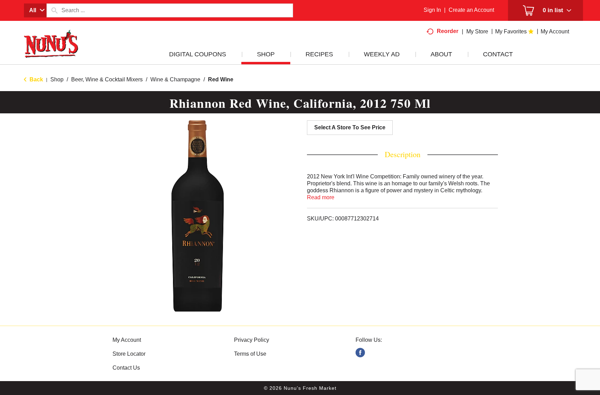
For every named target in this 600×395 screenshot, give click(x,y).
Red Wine (220, 79)
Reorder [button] (447, 31)
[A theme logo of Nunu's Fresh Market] (51, 51)
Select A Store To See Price (349, 127)
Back (35, 79)
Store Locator (128, 354)
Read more (320, 197)
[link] (360, 353)
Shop (57, 79)
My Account (126, 340)
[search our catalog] (54, 10)
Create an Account (471, 10)
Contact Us (126, 368)
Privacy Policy (251, 340)
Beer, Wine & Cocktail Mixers (107, 79)
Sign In (432, 10)
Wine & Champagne (175, 79)
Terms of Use (250, 354)
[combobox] (35, 10)
